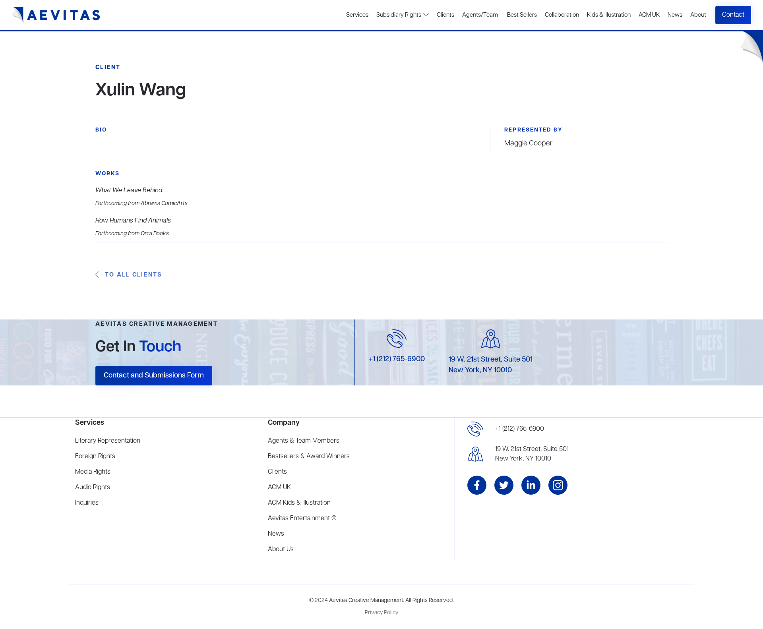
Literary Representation (107, 441)
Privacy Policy (381, 613)
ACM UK (649, 15)
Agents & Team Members (303, 441)
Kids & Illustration (609, 15)
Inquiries (87, 503)
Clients (445, 15)
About (698, 15)
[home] (56, 15)
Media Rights (92, 472)
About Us (281, 549)
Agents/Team (480, 15)
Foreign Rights (95, 456)
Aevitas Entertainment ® (302, 518)
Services (357, 15)
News (675, 15)
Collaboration (562, 15)
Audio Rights (92, 487)
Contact (733, 15)
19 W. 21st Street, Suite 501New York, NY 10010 (532, 454)
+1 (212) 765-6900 (397, 359)
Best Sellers (521, 15)
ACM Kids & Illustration (299, 503)
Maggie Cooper (528, 143)
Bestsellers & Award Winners (309, 456)
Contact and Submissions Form (154, 375)
